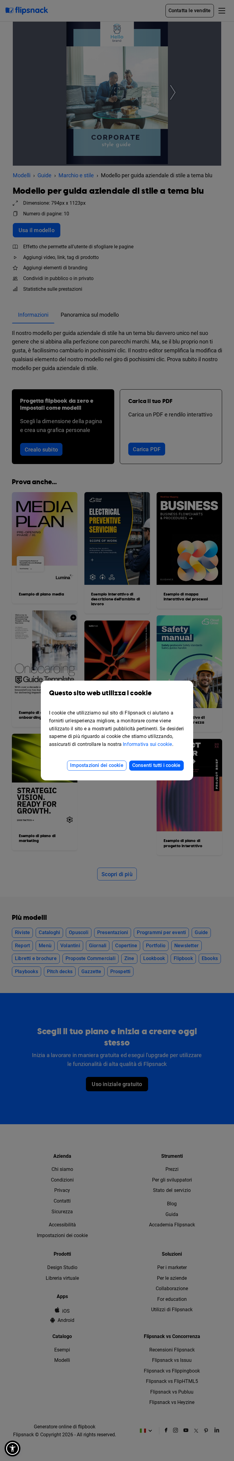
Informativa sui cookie (147, 744)
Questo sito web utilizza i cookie (100, 693)
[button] (12, 1448)
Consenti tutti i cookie (156, 765)
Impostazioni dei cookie (96, 765)
